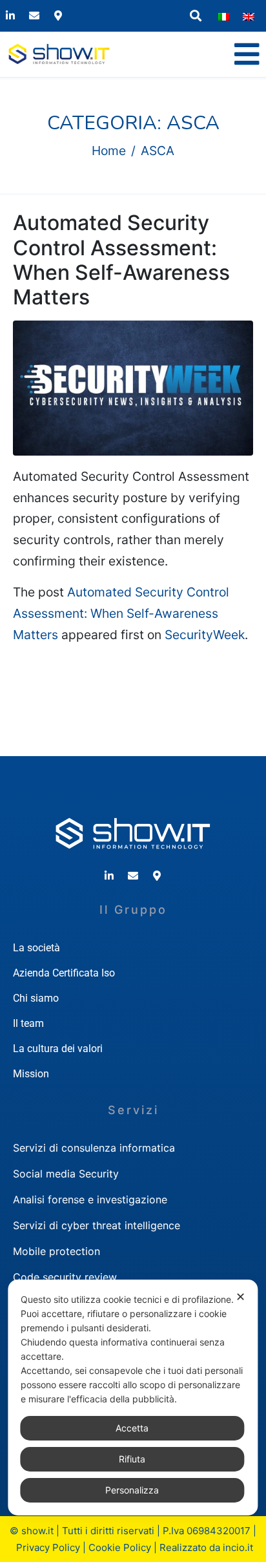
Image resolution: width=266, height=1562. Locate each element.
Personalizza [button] (132, 1489)
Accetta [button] (132, 1427)
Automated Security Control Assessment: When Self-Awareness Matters (121, 260)
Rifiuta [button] (132, 1458)
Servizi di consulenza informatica (94, 1147)
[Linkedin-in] (10, 15)
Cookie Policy (119, 1547)
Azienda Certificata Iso (64, 973)
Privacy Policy (48, 1547)
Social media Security (66, 1173)
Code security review (65, 1277)
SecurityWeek (205, 634)
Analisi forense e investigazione (90, 1199)
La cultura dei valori (58, 1048)
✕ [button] (240, 1296)
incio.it (238, 1547)
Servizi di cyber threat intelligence (96, 1225)
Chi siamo (36, 998)
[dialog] (133, 1397)
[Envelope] (34, 15)
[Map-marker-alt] (58, 15)
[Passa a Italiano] (224, 16)
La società (36, 948)
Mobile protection (56, 1251)
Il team (28, 1023)
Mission (31, 1074)
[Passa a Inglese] (248, 16)
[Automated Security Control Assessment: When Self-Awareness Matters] (133, 387)
